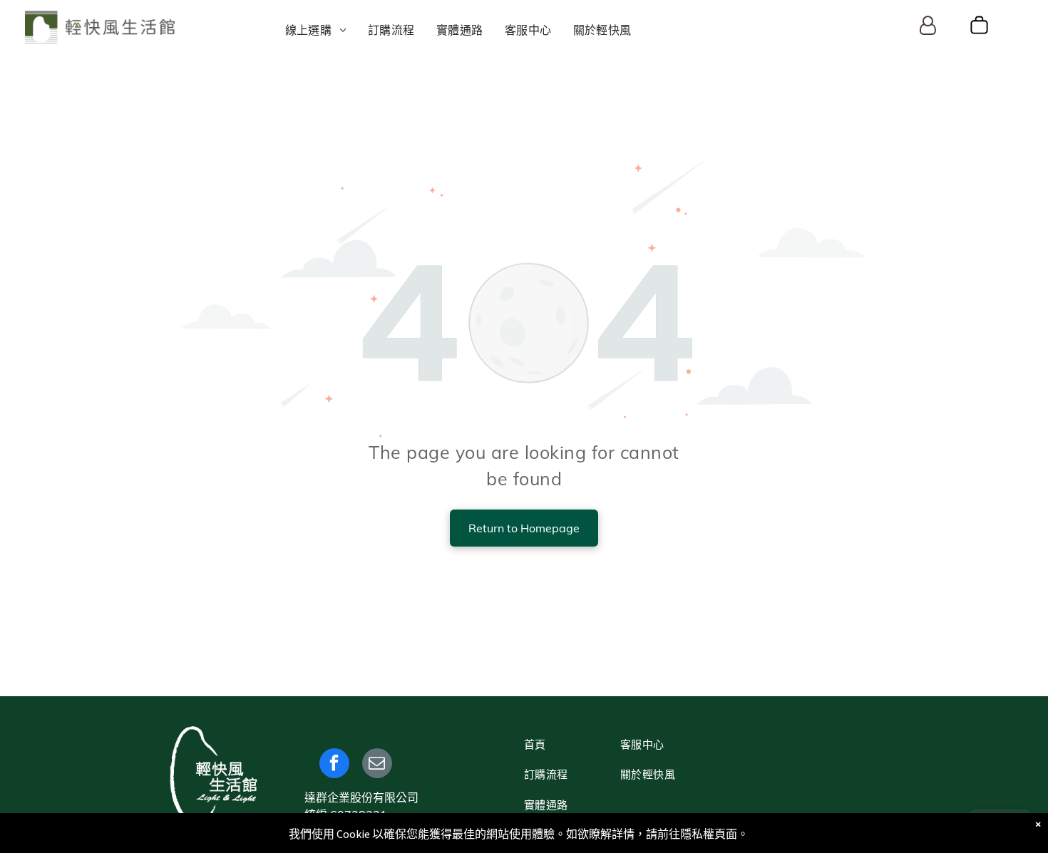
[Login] (928, 26)
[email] (377, 765)
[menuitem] (315, 29)
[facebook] (334, 765)
